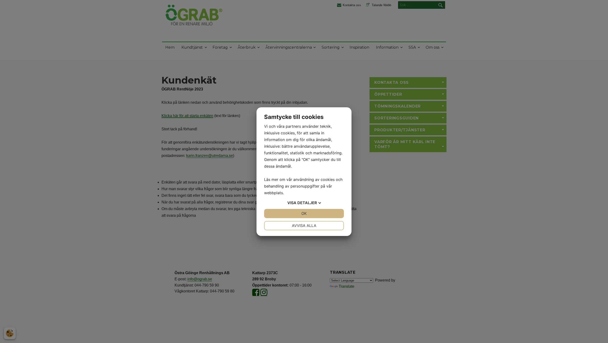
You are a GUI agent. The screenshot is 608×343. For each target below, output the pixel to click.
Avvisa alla (304, 225)
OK (304, 213)
